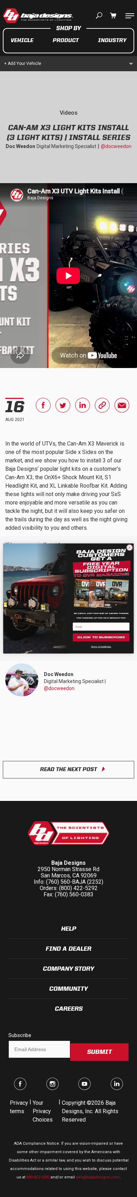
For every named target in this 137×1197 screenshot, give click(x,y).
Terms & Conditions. (101, 647)
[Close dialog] (129, 547)
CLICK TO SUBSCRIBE (101, 637)
